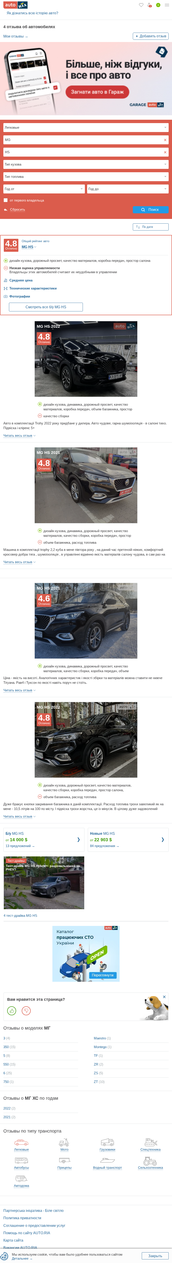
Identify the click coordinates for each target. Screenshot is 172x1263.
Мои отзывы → (15, 36)
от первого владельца (27, 200)
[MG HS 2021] (86, 485)
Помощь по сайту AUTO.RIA (26, 1233)
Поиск (153, 210)
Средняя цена (20, 280)
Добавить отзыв (153, 36)
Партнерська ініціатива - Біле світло (33, 1211)
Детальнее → (22, 1258)
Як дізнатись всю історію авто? (32, 13)
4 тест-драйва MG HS (20, 915)
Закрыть (155, 1256)
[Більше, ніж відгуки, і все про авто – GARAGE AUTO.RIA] (86, 78)
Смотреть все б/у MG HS (46, 307)
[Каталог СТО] (86, 954)
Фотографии (19, 296)
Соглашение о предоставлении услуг (34, 1225)
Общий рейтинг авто (35, 241)
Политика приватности (22, 1218)
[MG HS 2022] (86, 359)
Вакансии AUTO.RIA (20, 1248)
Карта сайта (13, 1240)
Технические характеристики (33, 288)
